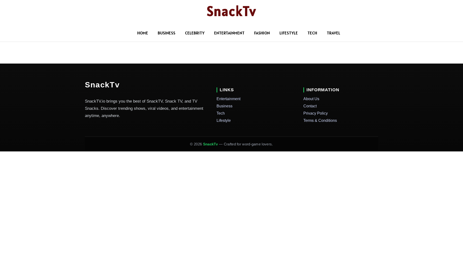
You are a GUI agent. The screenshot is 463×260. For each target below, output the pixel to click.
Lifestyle (288, 33)
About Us (311, 99)
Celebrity (194, 33)
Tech (312, 33)
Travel (333, 33)
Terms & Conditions (320, 120)
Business (166, 33)
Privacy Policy (315, 113)
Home (142, 33)
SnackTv (232, 11)
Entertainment (229, 33)
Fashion (262, 33)
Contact (310, 106)
